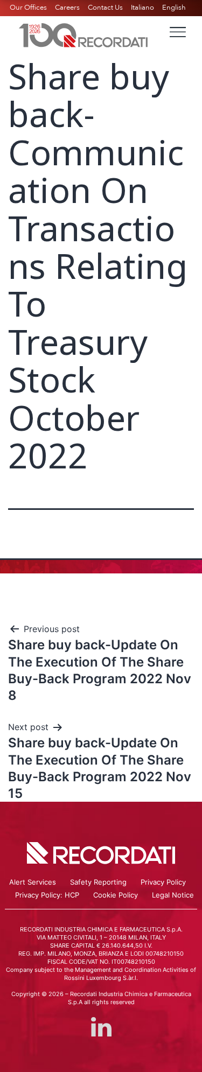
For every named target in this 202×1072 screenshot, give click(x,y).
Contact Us (105, 7)
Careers (67, 7)
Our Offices (28, 7)
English (174, 7)
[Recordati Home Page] (83, 34)
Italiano (142, 7)
